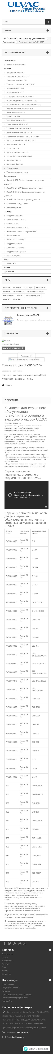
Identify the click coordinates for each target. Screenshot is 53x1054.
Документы (9, 271)
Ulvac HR (17, 288)
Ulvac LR (16, 299)
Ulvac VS (6, 299)
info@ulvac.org (18, 1037)
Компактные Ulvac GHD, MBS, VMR (20, 85)
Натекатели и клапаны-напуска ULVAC (21, 232)
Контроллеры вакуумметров (17, 204)
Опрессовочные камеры (15, 248)
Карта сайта (7, 1001)
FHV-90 (20, 295)
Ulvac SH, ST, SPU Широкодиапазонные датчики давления (24, 194)
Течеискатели (10, 61)
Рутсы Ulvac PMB (13, 116)
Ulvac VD (6, 288)
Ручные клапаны (13, 236)
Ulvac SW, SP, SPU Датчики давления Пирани (24, 188)
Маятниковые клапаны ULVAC (18, 228)
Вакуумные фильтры (14, 164)
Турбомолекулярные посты (17, 172)
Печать (9, 385)
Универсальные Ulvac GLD (16, 81)
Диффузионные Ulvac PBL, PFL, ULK (21, 140)
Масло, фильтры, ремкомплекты (19, 156)
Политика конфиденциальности (15, 998)
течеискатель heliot (35, 292)
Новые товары (8, 984)
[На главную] (4, 38)
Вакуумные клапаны (14, 216)
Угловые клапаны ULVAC (16, 220)
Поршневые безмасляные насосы (19, 108)
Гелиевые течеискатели (15, 65)
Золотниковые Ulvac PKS (16, 120)
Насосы (7, 69)
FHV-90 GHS (11, 263)
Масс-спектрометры (14, 208)
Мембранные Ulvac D (14, 93)
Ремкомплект (8, 295)
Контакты (11, 333)
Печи (6, 259)
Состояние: (6, 371)
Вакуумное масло (13, 160)
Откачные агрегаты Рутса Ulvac (18, 128)
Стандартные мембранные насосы (19, 96)
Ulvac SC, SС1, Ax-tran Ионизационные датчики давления (24, 182)
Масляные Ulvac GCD (15, 89)
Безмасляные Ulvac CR (15, 144)
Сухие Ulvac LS (12, 148)
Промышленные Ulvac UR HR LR (19, 132)
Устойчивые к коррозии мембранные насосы (23, 104)
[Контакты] (26, 341)
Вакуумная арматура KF (16, 252)
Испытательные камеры (15, 240)
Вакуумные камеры (14, 244)
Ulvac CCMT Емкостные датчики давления (23, 200)
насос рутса (28, 288)
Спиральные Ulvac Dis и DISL (18, 77)
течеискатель (18, 292)
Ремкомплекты (12, 168)
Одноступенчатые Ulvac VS (17, 124)
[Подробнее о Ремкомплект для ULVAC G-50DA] (8, 320)
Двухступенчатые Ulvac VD (17, 152)
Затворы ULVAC (12, 224)
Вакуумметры (10, 176)
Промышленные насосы (15, 112)
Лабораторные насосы (15, 73)
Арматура (8, 212)
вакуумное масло (33, 295)
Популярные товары (10, 988)
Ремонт (7, 267)
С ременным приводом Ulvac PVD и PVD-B (23, 136)
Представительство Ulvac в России (16, 994)
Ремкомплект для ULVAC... (29, 315)
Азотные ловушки (13, 255)
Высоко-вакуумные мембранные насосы (22, 100)
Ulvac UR (6, 292)
